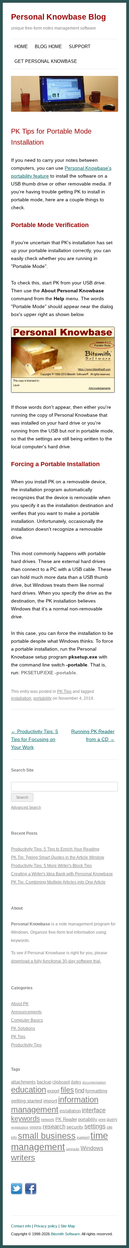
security (74, 1126)
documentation (94, 1082)
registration (20, 1127)
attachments (23, 1081)
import (50, 1100)
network (47, 1119)
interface (94, 1110)
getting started (26, 1100)
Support (79, 46)
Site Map (68, 1226)
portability (42, 698)
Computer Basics (27, 1020)
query (112, 1119)
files (67, 1090)
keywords (25, 1118)
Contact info (21, 1226)
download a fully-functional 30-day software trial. (56, 961)
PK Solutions (23, 1028)
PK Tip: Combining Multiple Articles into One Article (58, 882)
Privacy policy (45, 1226)
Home (21, 46)
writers (23, 1157)
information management (54, 1104)
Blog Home (48, 46)
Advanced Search (26, 807)
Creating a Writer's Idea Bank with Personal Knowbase (62, 874)
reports (36, 1127)
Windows (91, 1148)
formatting (96, 1090)
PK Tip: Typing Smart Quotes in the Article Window (57, 857)
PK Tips (64, 691)
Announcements (26, 1012)
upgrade (72, 1149)
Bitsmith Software (65, 1234)
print (102, 1119)
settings (95, 1126)
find (79, 1090)
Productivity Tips (26, 1045)
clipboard (61, 1082)
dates (76, 1082)
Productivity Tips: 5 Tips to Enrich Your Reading (55, 849)
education (28, 1089)
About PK (20, 1003)
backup (44, 1081)
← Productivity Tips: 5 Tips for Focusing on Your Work (34, 739)
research (54, 1126)
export (53, 1090)
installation (21, 698)
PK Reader (66, 1119)
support (83, 1137)
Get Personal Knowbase (45, 61)
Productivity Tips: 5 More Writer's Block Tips (51, 865)
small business (47, 1135)
